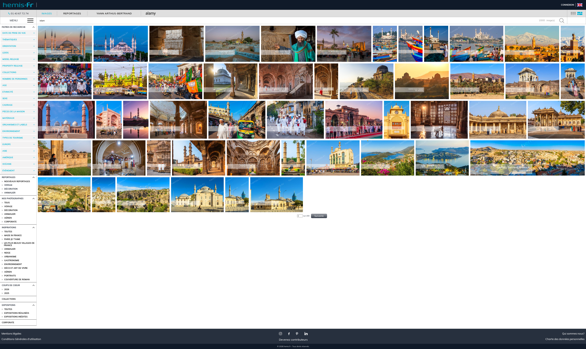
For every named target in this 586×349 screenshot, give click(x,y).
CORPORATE (8, 322)
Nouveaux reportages (17, 181)
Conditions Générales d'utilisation (21, 339)
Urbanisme (10, 256)
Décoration (11, 210)
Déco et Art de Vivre (16, 268)
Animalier (9, 214)
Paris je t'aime (12, 239)
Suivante (319, 215)
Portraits (10, 276)
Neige (7, 253)
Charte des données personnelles (564, 339)
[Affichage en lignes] (579, 13)
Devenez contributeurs (293, 339)
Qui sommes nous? (573, 333)
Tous (7, 202)
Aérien (8, 218)
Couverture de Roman (17, 279)
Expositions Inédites (15, 317)
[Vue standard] (573, 13)
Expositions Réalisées (16, 313)
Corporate (10, 222)
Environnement (13, 264)
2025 (6, 293)
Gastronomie (11, 260)
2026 (6, 289)
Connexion (567, 5)
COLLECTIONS (9, 299)
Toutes (8, 231)
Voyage (8, 206)
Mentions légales (11, 333)
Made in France (13, 235)
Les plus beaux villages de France (19, 244)
